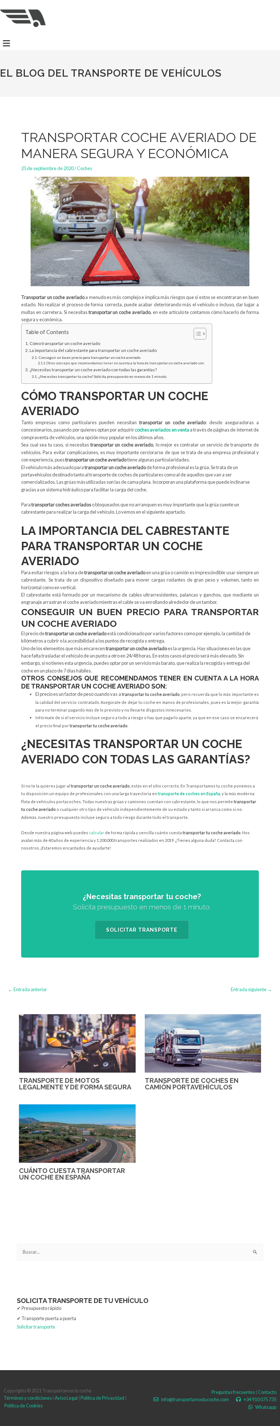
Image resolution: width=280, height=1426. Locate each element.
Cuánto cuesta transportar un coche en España (72, 1174)
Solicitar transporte (142, 930)
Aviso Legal (66, 1398)
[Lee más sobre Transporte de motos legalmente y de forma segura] (77, 1043)
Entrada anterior (27, 989)
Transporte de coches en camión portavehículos (191, 1084)
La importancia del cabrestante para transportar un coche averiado (93, 350)
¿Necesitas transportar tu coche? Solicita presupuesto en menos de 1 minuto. (103, 376)
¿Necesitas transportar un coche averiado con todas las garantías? (93, 369)
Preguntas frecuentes (233, 1392)
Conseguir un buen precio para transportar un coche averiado (89, 357)
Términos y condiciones (28, 1398)
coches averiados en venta (161, 430)
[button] (6, 43)
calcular (97, 832)
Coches (84, 168)
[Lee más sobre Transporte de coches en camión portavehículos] (203, 1043)
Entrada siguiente (251, 989)
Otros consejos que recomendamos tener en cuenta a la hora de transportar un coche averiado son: (125, 363)
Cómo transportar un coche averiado (65, 343)
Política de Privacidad (102, 1398)
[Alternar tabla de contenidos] (196, 333)
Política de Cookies (23, 1405)
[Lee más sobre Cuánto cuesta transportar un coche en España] (77, 1133)
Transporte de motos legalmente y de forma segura (75, 1084)
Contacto (267, 1392)
